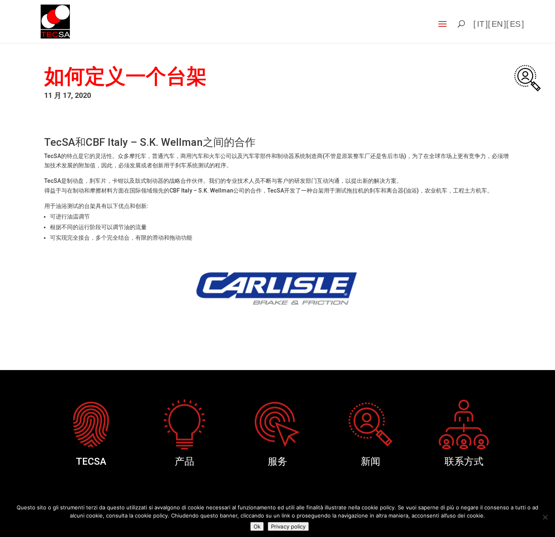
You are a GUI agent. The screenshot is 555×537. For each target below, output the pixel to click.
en (497, 23)
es (515, 23)
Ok (257, 526)
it (480, 23)
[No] (545, 517)
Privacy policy (288, 526)
